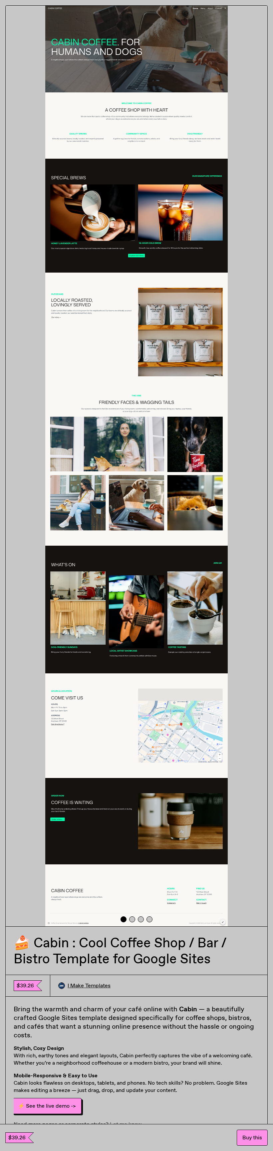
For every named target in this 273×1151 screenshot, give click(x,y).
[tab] (124, 919)
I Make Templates (89, 985)
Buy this (252, 1137)
